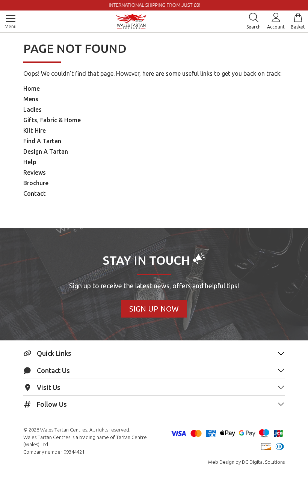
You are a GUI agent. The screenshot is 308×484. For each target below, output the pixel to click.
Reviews (34, 172)
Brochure (35, 183)
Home (31, 88)
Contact (34, 193)
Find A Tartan (42, 141)
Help (29, 162)
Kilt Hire (34, 130)
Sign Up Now (154, 308)
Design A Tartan (45, 151)
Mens (30, 99)
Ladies (32, 109)
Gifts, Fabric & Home (52, 120)
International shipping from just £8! (102, 4)
